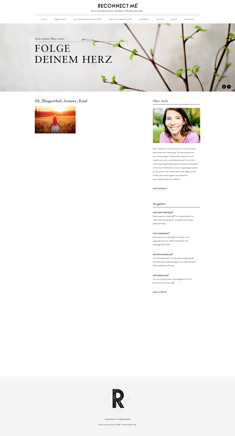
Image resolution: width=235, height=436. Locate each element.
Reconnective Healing (87, 19)
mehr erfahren (160, 188)
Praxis (160, 19)
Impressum (110, 419)
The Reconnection (120, 19)
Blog (174, 19)
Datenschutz (124, 419)
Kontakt (189, 19)
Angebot (144, 19)
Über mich (61, 19)
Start (44, 19)
